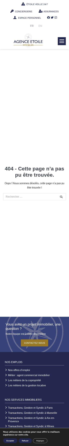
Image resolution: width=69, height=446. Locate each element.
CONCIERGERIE (23, 11)
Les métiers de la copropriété (24, 380)
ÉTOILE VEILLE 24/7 (37, 4)
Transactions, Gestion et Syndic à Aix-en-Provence (31, 420)
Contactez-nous (34, 343)
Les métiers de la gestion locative (27, 385)
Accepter (10, 440)
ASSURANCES (51, 11)
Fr (32, 26)
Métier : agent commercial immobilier (29, 375)
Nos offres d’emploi (19, 370)
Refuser (25, 440)
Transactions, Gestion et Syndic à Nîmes (31, 426)
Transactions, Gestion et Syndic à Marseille (32, 413)
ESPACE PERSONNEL (29, 18)
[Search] (61, 197)
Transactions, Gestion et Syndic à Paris (30, 407)
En (40, 26)
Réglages (40, 440)
